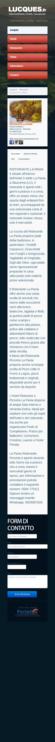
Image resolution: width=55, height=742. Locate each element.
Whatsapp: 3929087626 (25, 502)
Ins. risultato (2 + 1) (14, 563)
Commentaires (24, 159)
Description (15, 154)
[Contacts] (27, 75)
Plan (13, 159)
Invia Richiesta (22, 594)
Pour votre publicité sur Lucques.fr (27, 616)
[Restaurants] (27, 48)
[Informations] (27, 66)
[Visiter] (27, 57)
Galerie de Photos (30, 154)
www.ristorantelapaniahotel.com (26, 139)
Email (9, 543)
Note (9, 573)
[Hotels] (27, 39)
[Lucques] (27, 30)
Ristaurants (24, 90)
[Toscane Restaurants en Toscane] (27, 10)
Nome (9, 533)
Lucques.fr (13, 90)
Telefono (10, 553)
